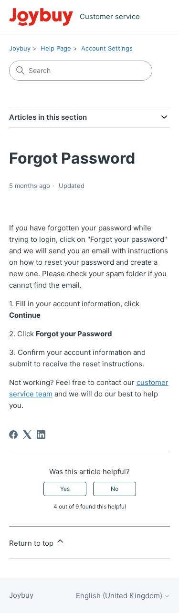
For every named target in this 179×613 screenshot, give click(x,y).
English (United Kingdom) (120, 596)
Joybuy (20, 48)
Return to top (32, 543)
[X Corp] (27, 434)
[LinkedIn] (41, 434)
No (114, 488)
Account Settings (107, 48)
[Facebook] (13, 434)
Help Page (56, 48)
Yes (65, 488)
